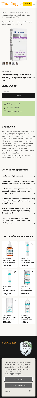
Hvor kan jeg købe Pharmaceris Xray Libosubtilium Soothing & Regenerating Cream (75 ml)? (16, 220)
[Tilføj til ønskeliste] (15, 243)
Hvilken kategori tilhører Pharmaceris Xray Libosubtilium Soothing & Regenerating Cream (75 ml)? (17, 211)
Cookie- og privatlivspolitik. (14, 374)
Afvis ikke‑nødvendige (18, 385)
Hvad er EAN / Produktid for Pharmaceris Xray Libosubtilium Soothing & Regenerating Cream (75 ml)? (18, 201)
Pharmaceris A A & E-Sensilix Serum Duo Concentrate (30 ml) (9, 263)
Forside (4, 12)
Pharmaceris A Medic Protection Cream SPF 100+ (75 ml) (27, 291)
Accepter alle (18, 379)
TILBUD (27, 4)
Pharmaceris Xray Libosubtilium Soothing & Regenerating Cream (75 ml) (16, 16)
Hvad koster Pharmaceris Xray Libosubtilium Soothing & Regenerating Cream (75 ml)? (18, 182)
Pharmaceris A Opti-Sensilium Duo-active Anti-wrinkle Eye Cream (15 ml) (9, 319)
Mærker (12, 12)
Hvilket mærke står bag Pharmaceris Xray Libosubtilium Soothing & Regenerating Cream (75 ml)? (17, 191)
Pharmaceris (22, 12)
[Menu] (34, 4)
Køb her (18, 95)
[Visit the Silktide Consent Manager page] (30, 391)
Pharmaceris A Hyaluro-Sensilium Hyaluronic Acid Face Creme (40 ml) (9, 291)
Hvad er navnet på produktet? (13, 176)
